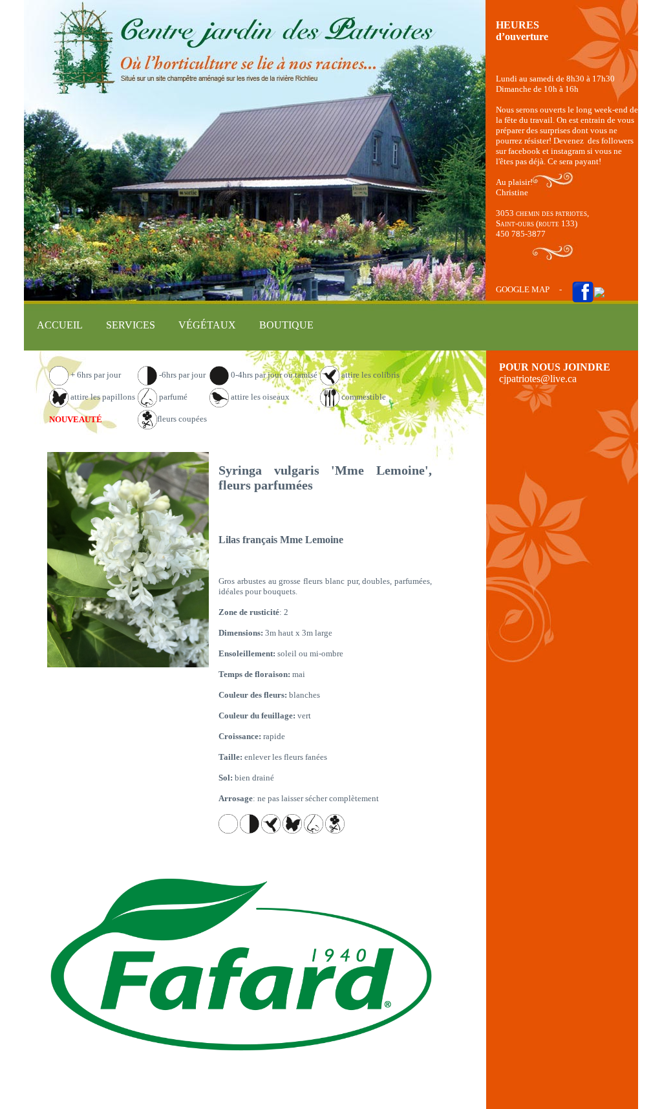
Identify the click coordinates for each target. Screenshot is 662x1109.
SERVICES (130, 324)
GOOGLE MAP (523, 289)
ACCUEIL (60, 324)
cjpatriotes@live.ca (538, 378)
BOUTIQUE (286, 324)
